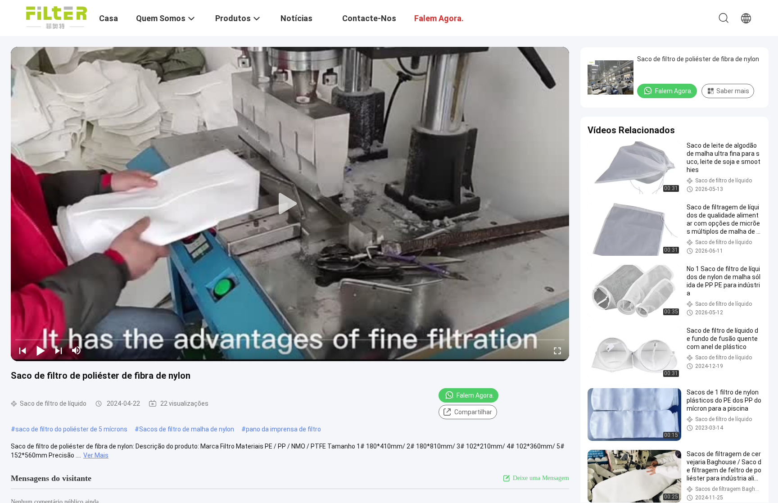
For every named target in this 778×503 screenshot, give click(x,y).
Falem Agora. (475, 395)
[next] (59, 350)
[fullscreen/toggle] (557, 350)
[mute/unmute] (77, 350)
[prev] (23, 350)
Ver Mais (96, 455)
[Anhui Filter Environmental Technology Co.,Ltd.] (56, 17)
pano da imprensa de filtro (283, 429)
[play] (290, 204)
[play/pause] (41, 350)
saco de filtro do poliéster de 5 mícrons (71, 429)
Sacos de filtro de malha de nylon (186, 429)
